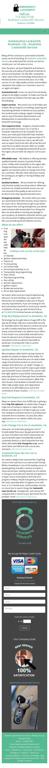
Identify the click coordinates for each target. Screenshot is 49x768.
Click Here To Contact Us (24, 502)
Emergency (14, 753)
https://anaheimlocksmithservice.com (24, 744)
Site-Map (34, 756)
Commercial (27, 750)
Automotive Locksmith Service (25, 682)
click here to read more (20, 345)
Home (7, 750)
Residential (16, 750)
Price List (25, 756)
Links (42, 756)
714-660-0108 (24, 17)
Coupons (24, 753)
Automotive (38, 750)
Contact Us (34, 753)
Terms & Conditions (12, 756)
